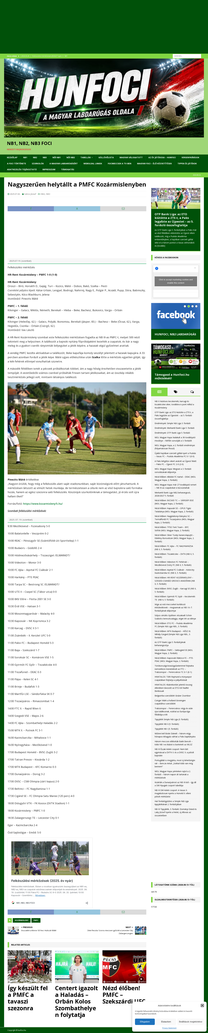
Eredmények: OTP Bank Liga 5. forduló (172, 432)
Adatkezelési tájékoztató (22, 169)
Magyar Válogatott (131, 157)
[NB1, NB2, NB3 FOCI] (104, 135)
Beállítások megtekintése (190, 1021)
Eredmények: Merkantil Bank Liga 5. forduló (174, 428)
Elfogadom (145, 1021)
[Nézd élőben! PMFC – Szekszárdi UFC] (124, 966)
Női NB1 (56, 157)
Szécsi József (30, 194)
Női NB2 (71, 157)
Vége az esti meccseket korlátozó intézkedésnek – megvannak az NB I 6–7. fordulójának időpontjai (173, 607)
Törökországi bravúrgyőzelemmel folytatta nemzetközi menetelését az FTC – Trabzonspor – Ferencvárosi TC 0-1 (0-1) (174, 668)
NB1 (25, 157)
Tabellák (86, 157)
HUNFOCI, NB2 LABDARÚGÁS (175, 334)
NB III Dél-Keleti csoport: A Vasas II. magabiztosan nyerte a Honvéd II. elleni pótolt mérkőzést (173, 793)
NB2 (35, 157)
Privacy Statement (169, 1028)
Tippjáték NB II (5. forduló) (167, 724)
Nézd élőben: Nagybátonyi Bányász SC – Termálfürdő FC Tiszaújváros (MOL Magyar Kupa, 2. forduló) (174, 519)
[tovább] (161, 245)
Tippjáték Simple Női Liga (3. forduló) (171, 719)
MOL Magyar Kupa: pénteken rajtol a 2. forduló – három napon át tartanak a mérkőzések (173, 774)
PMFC (36, 920)
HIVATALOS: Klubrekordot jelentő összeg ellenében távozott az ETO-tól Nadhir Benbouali (173, 687)
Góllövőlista (106, 157)
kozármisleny (21, 920)
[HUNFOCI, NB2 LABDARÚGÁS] (175, 316)
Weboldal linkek (92, 163)
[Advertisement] (89, 30)
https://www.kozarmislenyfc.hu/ (43, 503)
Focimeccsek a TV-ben (119, 163)
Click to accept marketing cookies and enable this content (176, 281)
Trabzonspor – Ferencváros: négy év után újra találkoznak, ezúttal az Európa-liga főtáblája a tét (174, 711)
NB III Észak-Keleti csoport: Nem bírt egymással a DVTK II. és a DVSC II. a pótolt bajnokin (174, 752)
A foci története (16, 163)
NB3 (45, 157)
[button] (202, 1005)
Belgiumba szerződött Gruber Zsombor (173, 695)
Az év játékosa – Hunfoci (162, 157)
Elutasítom (166, 1021)
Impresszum (48, 169)
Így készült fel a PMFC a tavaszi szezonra (28, 998)
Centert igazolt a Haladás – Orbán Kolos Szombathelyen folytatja (76, 1001)
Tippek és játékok (187, 163)
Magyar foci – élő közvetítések (154, 163)
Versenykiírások (190, 157)
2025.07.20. (15, 194)
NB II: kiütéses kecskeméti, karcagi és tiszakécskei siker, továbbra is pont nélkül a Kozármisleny (174, 404)
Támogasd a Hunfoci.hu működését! (172, 376)
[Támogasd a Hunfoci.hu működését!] (175, 356)
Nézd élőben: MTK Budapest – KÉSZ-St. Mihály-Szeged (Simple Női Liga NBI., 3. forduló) (173, 634)
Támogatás (67, 169)
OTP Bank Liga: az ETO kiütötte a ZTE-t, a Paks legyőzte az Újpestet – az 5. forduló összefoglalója (174, 219)
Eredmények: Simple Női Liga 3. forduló (172, 423)
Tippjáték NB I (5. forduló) (166, 728)
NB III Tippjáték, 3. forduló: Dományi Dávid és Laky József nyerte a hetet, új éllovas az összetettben (176, 812)
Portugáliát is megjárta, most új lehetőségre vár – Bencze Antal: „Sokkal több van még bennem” (175, 763)
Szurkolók (38, 163)
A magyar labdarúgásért (64, 163)
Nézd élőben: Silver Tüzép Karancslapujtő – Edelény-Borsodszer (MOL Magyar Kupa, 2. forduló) (174, 538)
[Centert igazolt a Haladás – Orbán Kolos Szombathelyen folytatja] (77, 966)
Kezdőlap (12, 157)
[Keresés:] (187, 55)
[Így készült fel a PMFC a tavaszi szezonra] (30, 966)
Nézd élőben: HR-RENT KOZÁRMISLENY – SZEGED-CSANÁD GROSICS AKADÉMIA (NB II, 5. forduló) (175, 580)
